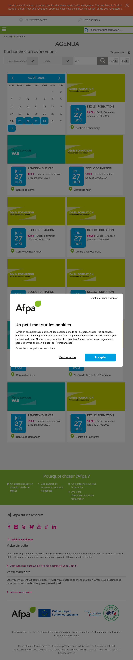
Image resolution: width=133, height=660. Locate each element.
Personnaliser (67, 357)
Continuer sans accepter (104, 298)
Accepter (100, 357)
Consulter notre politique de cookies (35, 348)
